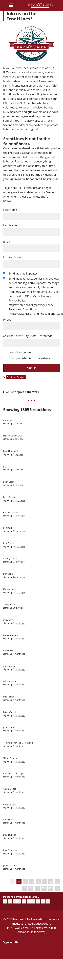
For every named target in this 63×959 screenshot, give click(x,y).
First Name (10, 210)
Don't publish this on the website (29, 358)
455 (43, 888)
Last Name (10, 225)
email (21, 942)
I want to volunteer (21, 352)
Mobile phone (12, 257)
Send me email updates (23, 273)
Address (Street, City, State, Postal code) (28, 336)
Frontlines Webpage (16, 377)
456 (50, 888)
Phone (7, 319)
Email (6, 241)
